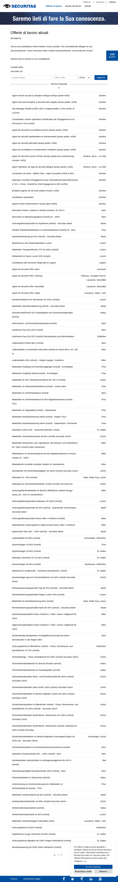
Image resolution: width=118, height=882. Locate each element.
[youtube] (100, 880)
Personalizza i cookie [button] (83, 871)
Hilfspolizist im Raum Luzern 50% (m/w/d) (31, 256)
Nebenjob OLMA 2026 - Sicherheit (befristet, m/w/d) (35, 430)
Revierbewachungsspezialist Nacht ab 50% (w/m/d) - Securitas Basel (43, 608)
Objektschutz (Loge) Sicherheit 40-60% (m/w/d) (34, 834)
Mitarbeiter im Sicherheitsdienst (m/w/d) (30, 393)
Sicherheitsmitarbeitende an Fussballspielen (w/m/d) (36, 670)
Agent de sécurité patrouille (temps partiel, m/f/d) (34, 143)
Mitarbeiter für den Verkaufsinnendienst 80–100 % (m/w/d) (38, 380)
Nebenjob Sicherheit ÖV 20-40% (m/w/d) (30, 558)
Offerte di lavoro (54, 6)
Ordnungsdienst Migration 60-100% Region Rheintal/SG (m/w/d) (41, 840)
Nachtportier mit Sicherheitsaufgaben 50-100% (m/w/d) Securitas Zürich (45, 471)
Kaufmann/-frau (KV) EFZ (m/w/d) (27, 330)
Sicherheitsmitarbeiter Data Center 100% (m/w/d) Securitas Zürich (42, 687)
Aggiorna (101, 77)
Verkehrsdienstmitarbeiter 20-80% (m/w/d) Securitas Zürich (39, 801)
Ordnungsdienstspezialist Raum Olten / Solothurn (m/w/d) (38, 518)
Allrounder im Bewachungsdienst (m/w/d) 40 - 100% (36, 217)
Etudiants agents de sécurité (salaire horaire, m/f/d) (35, 191)
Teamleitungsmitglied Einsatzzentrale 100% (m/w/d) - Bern (39, 771)
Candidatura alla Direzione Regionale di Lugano (34, 263)
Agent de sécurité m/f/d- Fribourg (27, 276)
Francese (100, 2)
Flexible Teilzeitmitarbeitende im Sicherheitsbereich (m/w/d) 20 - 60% (43, 230)
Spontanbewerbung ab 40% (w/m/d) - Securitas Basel (36, 236)
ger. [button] (85, 861)
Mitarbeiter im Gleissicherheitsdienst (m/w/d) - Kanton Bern (39, 386)
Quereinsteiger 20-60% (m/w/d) (26, 564)
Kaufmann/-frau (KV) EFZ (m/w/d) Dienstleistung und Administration (43, 336)
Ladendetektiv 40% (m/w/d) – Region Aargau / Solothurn (38, 360)
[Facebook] (64, 880)
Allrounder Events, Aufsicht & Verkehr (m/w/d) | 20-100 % (38, 210)
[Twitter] (73, 880)
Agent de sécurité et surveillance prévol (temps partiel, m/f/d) (40, 130)
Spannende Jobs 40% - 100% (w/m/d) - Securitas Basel (37, 531)
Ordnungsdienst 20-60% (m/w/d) (27, 827)
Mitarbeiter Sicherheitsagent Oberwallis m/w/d (33, 821)
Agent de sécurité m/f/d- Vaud (25, 269)
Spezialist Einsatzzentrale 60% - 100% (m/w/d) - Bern (36, 754)
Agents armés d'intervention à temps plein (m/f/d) (34, 204)
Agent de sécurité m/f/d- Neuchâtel (28, 286)
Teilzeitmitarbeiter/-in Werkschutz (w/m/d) (31, 777)
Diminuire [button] (103, 871)
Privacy (14, 879)
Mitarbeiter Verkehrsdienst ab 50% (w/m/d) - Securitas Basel (39, 795)
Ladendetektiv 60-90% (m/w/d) (26, 538)
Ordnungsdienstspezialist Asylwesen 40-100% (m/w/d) (37, 501)
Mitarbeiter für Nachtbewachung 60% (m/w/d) (33, 601)
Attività (88, 6)
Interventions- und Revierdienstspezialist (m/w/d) (34, 323)
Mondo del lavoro (73, 6)
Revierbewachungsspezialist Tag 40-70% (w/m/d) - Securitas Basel (43, 588)
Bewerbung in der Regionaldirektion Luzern (32, 243)
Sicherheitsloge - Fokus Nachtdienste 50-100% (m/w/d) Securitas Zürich (45, 657)
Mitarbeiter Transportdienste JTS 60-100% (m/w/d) (35, 249)
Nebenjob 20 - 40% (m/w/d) (24, 477)
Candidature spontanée (23, 197)
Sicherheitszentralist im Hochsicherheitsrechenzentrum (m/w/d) (41, 747)
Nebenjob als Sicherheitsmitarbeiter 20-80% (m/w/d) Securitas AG (42, 484)
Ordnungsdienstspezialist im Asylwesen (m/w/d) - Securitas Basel (42, 223)
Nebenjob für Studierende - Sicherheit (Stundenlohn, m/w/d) (39, 571)
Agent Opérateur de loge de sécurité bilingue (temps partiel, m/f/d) (42, 167)
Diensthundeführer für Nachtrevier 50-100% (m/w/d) (36, 299)
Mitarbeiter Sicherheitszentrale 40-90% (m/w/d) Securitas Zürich (41, 436)
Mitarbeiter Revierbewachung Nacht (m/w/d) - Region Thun (39, 417)
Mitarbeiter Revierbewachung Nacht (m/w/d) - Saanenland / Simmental (44, 423)
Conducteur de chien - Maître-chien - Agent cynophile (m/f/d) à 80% (43, 173)
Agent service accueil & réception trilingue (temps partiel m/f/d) (40, 95)
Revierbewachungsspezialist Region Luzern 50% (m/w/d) (38, 594)
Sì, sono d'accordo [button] (93, 867)
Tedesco (87, 2)
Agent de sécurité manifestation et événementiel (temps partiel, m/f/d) (44, 136)
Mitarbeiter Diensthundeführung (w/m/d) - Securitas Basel (38, 306)
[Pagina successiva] (61, 855)
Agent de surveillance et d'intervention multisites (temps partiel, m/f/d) (44, 150)
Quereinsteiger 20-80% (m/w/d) (26, 544)
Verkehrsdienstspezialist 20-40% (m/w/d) (30, 814)
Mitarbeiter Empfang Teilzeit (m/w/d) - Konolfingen (35, 373)
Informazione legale (32, 879)
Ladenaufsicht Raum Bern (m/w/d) (27, 343)
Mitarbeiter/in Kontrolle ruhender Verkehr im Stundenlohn (38, 464)
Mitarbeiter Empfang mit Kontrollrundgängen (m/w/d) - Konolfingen (42, 367)
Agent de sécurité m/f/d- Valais (26, 293)
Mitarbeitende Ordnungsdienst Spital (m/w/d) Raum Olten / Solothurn (43, 525)
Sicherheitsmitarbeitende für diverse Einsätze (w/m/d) (36, 663)
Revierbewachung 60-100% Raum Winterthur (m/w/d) (36, 847)
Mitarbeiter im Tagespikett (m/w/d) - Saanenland (34, 410)
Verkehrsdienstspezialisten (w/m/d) (28, 808)
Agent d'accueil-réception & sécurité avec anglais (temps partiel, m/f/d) (44, 102)
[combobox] (84, 77)
